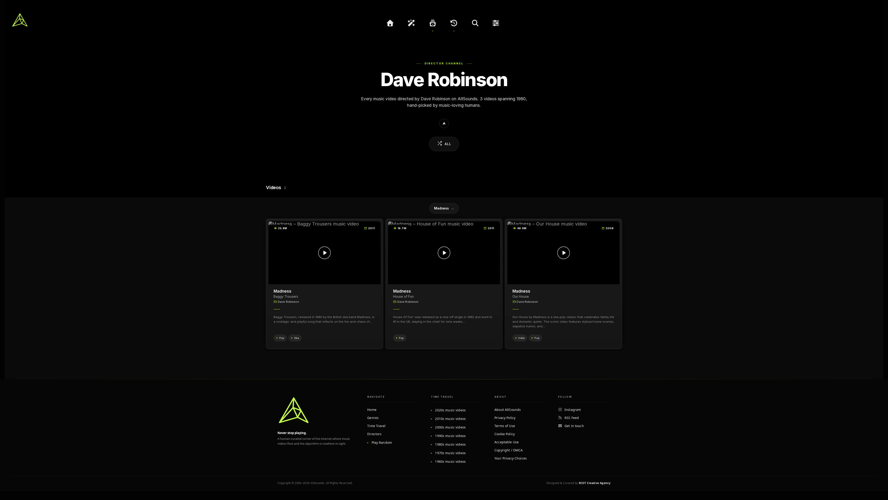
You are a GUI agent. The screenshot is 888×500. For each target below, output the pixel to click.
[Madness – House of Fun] (444, 252)
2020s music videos (450, 410)
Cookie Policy (504, 434)
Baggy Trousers (286, 296)
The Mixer (496, 23)
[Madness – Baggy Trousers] (324, 252)
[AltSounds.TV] (20, 20)
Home (371, 409)
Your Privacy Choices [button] (510, 458)
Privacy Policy (504, 418)
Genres (373, 418)
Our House (520, 296)
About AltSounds (507, 409)
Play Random (382, 442)
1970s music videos (450, 453)
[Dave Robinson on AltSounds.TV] (444, 123)
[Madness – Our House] (563, 252)
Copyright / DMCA (508, 450)
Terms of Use (504, 426)
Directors (374, 434)
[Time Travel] (453, 23)
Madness (444, 208)
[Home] (390, 23)
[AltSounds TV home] (294, 410)
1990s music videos (450, 436)
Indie (521, 338)
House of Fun (403, 296)
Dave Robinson (288, 301)
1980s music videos (450, 444)
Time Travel (376, 426)
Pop (281, 338)
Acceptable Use (506, 442)
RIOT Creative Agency (594, 483)
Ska (296, 338)
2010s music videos (450, 418)
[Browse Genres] (432, 23)
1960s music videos (450, 461)
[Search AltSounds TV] (475, 23)
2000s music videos (450, 427)
